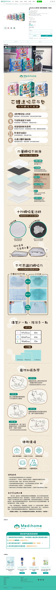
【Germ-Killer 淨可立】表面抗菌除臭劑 (34, 570)
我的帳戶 (5, 580)
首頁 (13, 1)
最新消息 (25, 1)
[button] (26, 16)
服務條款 (5, 584)
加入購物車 (34, 35)
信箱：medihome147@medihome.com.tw (27, 581)
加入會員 (29, 1)
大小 (29, 28)
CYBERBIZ (23, 587)
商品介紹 (16, 41)
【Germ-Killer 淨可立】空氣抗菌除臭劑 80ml (22, 570)
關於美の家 (16, 1)
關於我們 (5, 579)
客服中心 (34, 1)
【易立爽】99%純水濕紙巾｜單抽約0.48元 (10, 570)
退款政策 (5, 581)
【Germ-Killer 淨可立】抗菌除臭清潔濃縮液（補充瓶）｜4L (46, 570)
